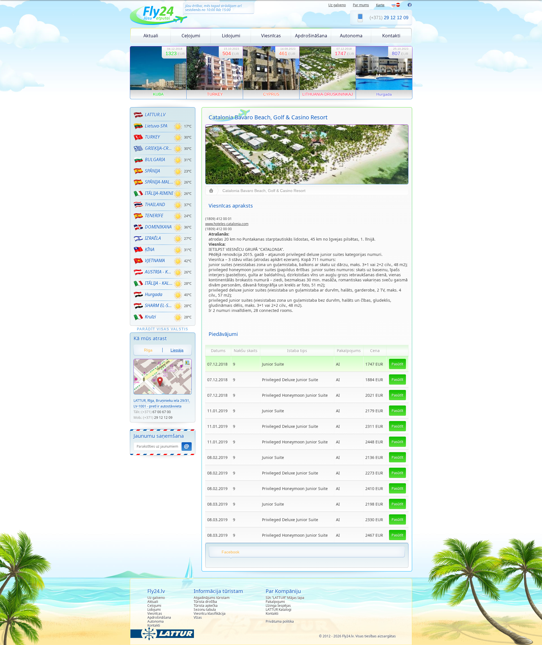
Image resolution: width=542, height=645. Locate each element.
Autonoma (351, 36)
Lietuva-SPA (156, 126)
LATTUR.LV (155, 114)
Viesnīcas (271, 36)
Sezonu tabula (205, 609)
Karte (380, 5)
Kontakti (391, 36)
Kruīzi (150, 317)
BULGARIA (155, 159)
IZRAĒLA (153, 238)
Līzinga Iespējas (278, 605)
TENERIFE (154, 215)
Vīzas (198, 617)
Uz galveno (337, 5)
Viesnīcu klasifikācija (210, 613)
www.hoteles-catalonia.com (226, 223)
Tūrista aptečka (206, 605)
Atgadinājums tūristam (212, 597)
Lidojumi (231, 36)
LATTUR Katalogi (278, 609)
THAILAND (155, 204)
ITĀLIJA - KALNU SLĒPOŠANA (159, 283)
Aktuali (150, 36)
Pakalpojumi (275, 601)
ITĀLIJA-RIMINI (159, 193)
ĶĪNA (149, 249)
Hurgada (153, 294)
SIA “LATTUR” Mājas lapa (285, 597)
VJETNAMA (155, 260)
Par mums (361, 5)
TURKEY (152, 137)
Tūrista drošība (205, 601)
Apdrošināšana (311, 36)
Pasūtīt (397, 363)
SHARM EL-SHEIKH (159, 305)
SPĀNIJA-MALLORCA (159, 182)
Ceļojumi (191, 36)
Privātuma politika (280, 621)
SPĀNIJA (152, 171)
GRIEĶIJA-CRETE (159, 148)
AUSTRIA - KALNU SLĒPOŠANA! (159, 272)
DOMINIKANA (158, 227)
